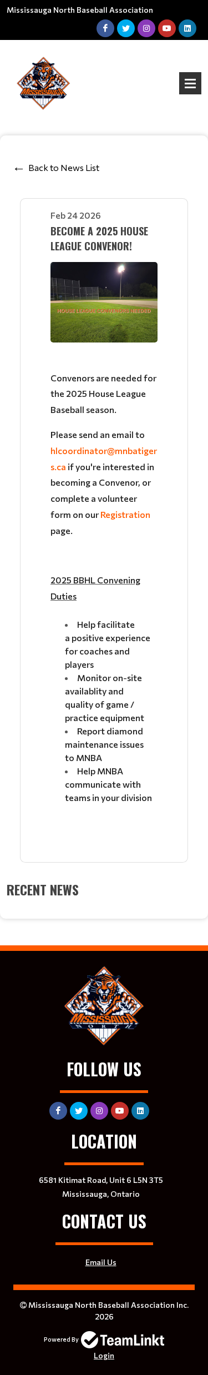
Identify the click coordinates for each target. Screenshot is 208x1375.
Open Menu (190, 83)
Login (104, 1355)
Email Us (100, 1262)
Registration (125, 514)
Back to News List (63, 167)
